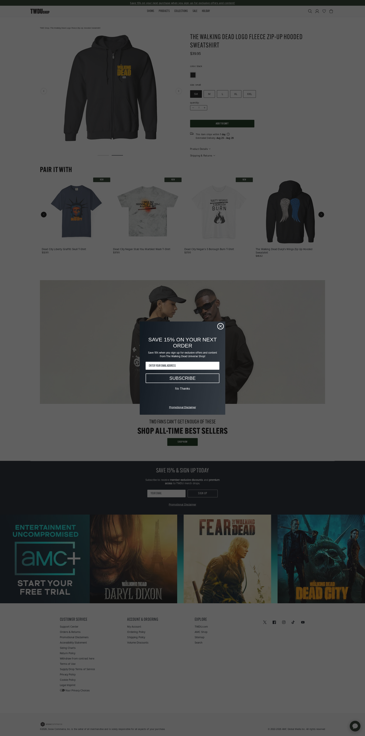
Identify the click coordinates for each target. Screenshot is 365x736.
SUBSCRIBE (182, 378)
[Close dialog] (220, 326)
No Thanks (182, 388)
